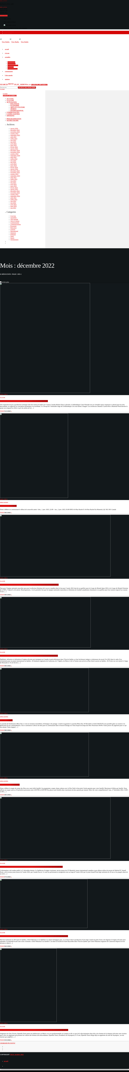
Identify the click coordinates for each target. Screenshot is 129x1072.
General (12, 229)
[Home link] (14, 42)
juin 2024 (13, 160)
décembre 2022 (15, 191)
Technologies (14, 239)
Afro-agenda (14, 219)
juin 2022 (13, 201)
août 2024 (13, 157)
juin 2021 (13, 208)
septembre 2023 (15, 176)
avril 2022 (13, 204)
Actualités (13, 217)
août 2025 (13, 137)
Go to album (4, 15)
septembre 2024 (15, 155)
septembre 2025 (15, 135)
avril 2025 (13, 144)
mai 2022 (13, 203)
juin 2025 (13, 140)
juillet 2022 (13, 199)
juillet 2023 (13, 179)
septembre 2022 (15, 196)
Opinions (13, 233)
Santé (12, 236)
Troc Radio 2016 (17, 1054)
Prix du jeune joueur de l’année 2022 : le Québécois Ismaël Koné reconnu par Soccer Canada (31, 867)
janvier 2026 (14, 128)
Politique (13, 234)
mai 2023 (13, 182)
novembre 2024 (15, 152)
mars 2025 (13, 145)
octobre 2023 (14, 174)
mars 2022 (13, 206)
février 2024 (14, 167)
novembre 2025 (15, 132)
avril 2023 (13, 184)
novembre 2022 (15, 193)
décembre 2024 (15, 150)
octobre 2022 (14, 194)
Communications (15, 224)
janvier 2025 (14, 149)
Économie (13, 226)
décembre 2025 (15, 130)
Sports (12, 238)
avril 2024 (13, 164)
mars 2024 (13, 166)
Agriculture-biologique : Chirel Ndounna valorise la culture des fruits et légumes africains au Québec (34, 936)
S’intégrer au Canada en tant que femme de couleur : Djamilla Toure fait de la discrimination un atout (34, 1030)
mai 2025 (13, 142)
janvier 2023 (14, 189)
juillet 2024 (13, 159)
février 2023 (14, 188)
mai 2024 (13, 162)
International (14, 231)
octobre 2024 (14, 154)
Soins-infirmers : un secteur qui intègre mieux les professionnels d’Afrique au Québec (29, 656)
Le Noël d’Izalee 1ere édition (10, 785)
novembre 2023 (15, 172)
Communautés (14, 223)
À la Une (13, 216)
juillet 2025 (13, 138)
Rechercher (27, 87)
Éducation (13, 228)
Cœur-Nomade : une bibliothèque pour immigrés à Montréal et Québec (24, 401)
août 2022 (13, 198)
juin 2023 (13, 181)
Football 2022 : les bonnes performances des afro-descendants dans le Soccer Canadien (29, 585)
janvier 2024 (14, 169)
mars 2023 (13, 186)
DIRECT (39, 84)
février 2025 (14, 147)
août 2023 (13, 177)
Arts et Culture (14, 221)
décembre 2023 (15, 171)
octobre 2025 (14, 133)
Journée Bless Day (6, 720)
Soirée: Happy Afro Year (8, 506)
